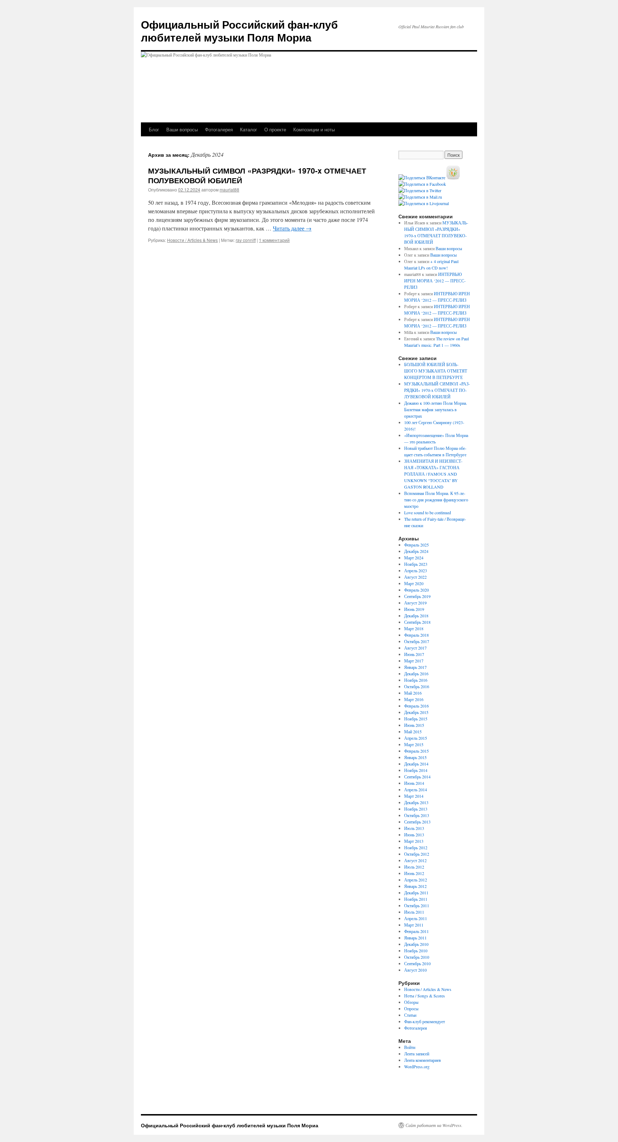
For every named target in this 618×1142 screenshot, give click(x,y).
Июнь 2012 (414, 873)
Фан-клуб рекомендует (424, 1021)
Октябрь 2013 (416, 815)
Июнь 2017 (414, 654)
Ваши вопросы (182, 129)
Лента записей (416, 1053)
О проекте (275, 129)
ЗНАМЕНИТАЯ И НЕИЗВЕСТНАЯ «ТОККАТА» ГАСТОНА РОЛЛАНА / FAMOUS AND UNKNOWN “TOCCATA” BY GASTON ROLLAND (433, 474)
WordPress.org (417, 1066)
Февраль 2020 (416, 590)
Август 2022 (415, 577)
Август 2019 (415, 603)
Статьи (410, 1015)
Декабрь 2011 (416, 892)
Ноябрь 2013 (415, 809)
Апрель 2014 (415, 789)
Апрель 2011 (415, 918)
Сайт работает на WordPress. (434, 1125)
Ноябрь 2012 (415, 847)
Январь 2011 (415, 938)
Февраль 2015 (416, 751)
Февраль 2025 (416, 545)
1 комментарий (274, 240)
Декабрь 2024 (416, 551)
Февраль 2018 (416, 635)
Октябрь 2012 (416, 854)
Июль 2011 (414, 912)
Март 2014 (413, 796)
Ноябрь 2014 (415, 770)
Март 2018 (413, 628)
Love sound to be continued (427, 512)
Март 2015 (413, 744)
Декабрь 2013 (416, 802)
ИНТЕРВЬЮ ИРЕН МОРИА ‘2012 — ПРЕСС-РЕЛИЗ (435, 280)
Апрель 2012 (415, 880)
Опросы (411, 1008)
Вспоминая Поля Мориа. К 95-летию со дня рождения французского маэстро (436, 499)
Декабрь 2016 (416, 673)
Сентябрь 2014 (417, 776)
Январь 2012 (415, 886)
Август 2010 (415, 970)
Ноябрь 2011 (415, 899)
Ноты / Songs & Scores (424, 995)
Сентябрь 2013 (417, 822)
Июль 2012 (414, 867)
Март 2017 (413, 661)
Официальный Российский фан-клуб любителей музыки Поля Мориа (239, 30)
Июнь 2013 (414, 834)
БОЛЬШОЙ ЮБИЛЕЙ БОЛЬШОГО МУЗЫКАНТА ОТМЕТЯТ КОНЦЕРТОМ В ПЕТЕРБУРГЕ (435, 370)
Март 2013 (413, 841)
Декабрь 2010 (416, 944)
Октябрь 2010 (416, 957)
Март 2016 (413, 699)
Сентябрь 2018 (417, 622)
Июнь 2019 (414, 609)
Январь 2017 (415, 667)
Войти (409, 1047)
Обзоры (411, 1002)
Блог (154, 129)
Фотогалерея (219, 129)
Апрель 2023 (415, 570)
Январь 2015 (415, 757)
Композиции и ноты (314, 129)
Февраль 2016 (416, 706)
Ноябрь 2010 (415, 950)
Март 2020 (413, 583)
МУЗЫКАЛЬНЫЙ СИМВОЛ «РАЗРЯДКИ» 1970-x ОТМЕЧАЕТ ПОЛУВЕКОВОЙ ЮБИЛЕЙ (257, 175)
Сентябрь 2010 (417, 963)
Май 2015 (413, 731)
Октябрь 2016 (416, 686)
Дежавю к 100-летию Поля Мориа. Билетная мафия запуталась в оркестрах (435, 409)
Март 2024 (413, 557)
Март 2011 (413, 925)
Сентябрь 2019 (417, 596)
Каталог (248, 129)
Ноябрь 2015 (415, 718)
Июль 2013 (414, 828)
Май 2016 (413, 693)
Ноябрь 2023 (415, 564)
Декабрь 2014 (416, 764)
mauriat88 (229, 189)
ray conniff (246, 240)
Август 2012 (415, 860)
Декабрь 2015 (416, 712)
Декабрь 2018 (416, 615)
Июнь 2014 (414, 783)
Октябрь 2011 (416, 905)
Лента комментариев (422, 1060)
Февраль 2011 (416, 931)
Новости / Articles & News (192, 240)
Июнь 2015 (414, 725)
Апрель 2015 (415, 738)
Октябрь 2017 (416, 641)
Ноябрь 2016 (415, 680)
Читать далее (292, 228)
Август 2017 (415, 648)
